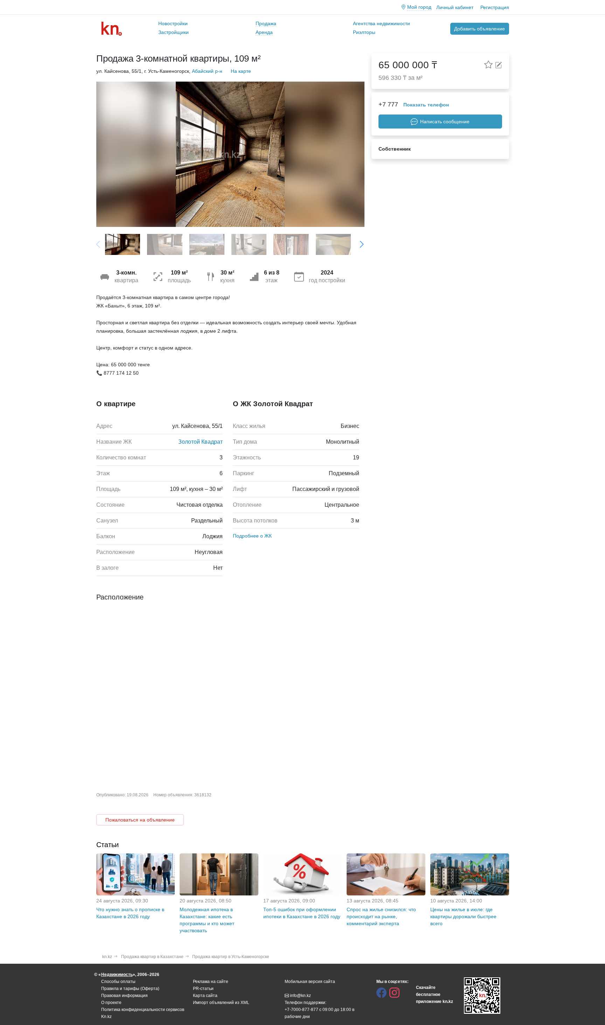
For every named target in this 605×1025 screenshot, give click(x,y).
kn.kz (107, 956)
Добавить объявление (479, 29)
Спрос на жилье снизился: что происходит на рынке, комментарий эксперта (381, 916)
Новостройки (173, 23)
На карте (241, 71)
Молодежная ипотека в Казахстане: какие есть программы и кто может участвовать (207, 920)
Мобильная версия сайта (310, 981)
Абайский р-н (207, 71)
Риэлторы (364, 32)
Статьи (107, 845)
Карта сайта (205, 995)
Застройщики (173, 32)
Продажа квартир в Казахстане (152, 956)
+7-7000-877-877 (301, 1009)
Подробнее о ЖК (252, 536)
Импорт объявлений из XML (221, 1002)
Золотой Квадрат (200, 442)
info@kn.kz (300, 995)
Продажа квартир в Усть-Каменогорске (230, 956)
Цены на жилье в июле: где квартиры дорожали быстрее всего (463, 916)
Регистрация (494, 7)
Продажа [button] (266, 23)
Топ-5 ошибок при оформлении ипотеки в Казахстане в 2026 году (301, 913)
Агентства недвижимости (381, 23)
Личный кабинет (454, 7)
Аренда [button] (264, 32)
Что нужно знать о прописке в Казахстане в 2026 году (130, 913)
